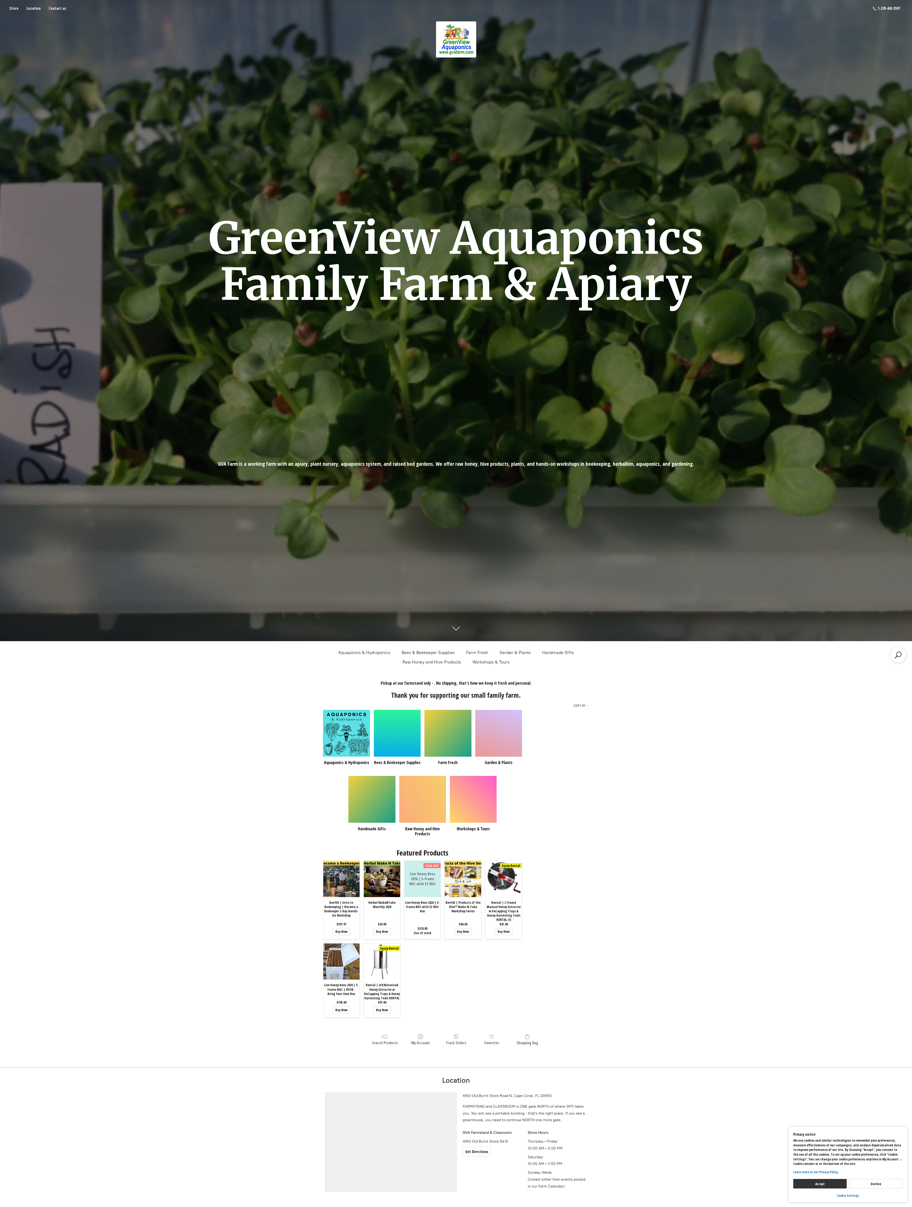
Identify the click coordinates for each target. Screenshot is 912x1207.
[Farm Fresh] (447, 733)
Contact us (57, 8)
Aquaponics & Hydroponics (364, 652)
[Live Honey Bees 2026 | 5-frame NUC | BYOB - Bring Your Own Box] (341, 961)
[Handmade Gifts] (371, 799)
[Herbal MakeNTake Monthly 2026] (382, 879)
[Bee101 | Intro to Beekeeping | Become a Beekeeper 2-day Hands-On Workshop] (341, 879)
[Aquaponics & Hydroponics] (346, 733)
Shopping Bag (527, 1042)
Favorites (491, 1042)
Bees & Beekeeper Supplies (428, 652)
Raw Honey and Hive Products (432, 662)
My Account (420, 1042)
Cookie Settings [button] (848, 1195)
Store (14, 8)
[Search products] (898, 655)
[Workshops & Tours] (473, 799)
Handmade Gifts (558, 652)
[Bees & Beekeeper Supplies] (397, 733)
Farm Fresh (477, 652)
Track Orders (456, 1042)
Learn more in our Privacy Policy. (816, 1172)
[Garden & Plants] (498, 733)
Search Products (385, 1042)
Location (34, 8)
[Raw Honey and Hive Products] (422, 799)
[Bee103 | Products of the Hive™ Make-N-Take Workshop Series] (463, 879)
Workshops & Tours (490, 662)
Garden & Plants (515, 652)
